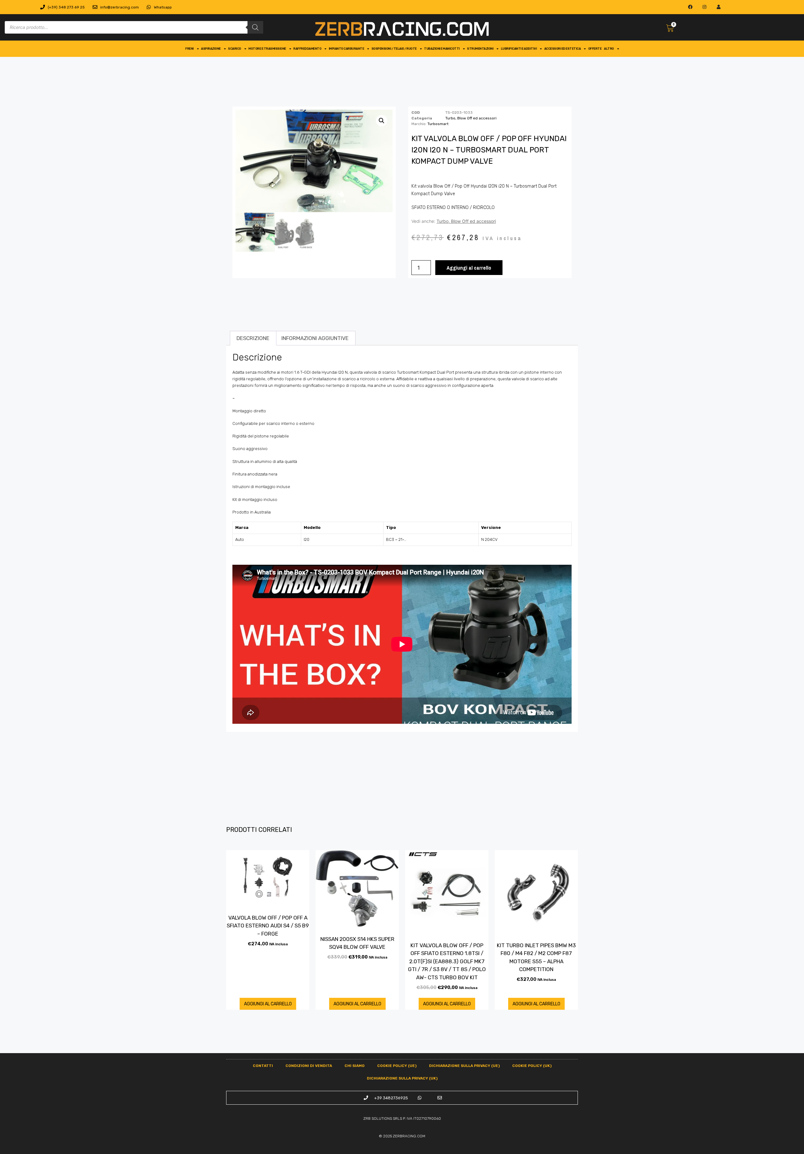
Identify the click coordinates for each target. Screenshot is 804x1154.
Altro (609, 49)
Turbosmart (437, 124)
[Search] (255, 27)
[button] (381, 120)
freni (189, 49)
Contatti (263, 1065)
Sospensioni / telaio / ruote (394, 49)
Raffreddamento (307, 49)
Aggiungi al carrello (469, 267)
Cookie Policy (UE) (396, 1065)
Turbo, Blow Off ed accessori (471, 118)
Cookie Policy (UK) (531, 1065)
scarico (234, 49)
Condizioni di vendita (308, 1065)
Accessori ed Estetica (562, 49)
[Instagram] (705, 7)
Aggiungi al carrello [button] (268, 1004)
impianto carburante (346, 49)
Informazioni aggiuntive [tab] (315, 338)
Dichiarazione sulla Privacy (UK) (402, 1078)
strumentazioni (480, 49)
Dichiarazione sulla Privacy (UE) (464, 1065)
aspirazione (211, 49)
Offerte (595, 49)
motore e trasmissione (267, 49)
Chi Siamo (355, 1065)
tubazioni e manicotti (442, 49)
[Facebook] (690, 7)
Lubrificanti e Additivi (519, 49)
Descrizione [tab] (252, 338)
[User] (718, 7)
